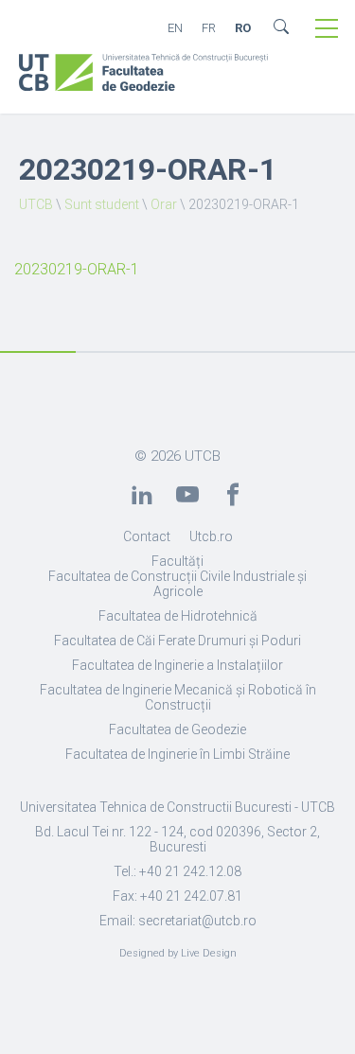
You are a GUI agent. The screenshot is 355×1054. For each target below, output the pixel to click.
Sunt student (101, 204)
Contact (146, 536)
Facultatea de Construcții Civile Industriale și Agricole (177, 584)
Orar (164, 204)
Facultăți (177, 561)
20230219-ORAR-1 (76, 269)
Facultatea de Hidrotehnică (177, 616)
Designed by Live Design (178, 953)
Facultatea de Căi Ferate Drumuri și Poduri (177, 640)
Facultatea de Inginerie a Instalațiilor (177, 665)
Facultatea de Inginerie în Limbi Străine (177, 754)
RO (243, 28)
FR (209, 28)
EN (175, 28)
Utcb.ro (211, 536)
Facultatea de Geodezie (177, 729)
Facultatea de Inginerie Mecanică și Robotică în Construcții (178, 697)
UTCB (36, 204)
